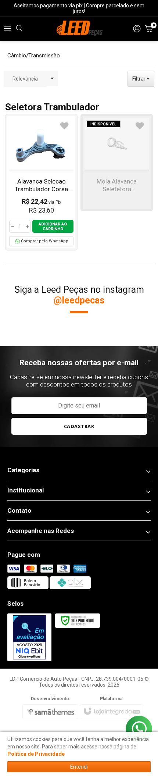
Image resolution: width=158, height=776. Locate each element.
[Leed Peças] (79, 28)
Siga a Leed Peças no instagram (79, 295)
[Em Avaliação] (29, 637)
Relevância (25, 79)
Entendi (79, 767)
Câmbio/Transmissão (33, 55)
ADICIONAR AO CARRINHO (53, 226)
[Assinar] (79, 426)
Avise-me (116, 185)
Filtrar (139, 79)
